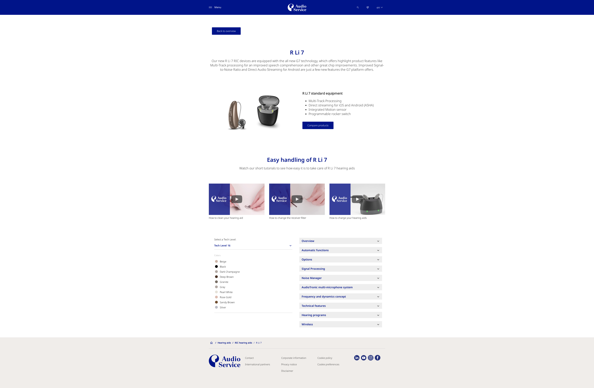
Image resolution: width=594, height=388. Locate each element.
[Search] (358, 7)
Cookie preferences (328, 364)
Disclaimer (287, 371)
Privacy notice (289, 364)
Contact (249, 358)
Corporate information (293, 358)
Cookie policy (324, 358)
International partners (257, 364)
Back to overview (226, 31)
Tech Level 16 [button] (222, 245)
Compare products (318, 125)
